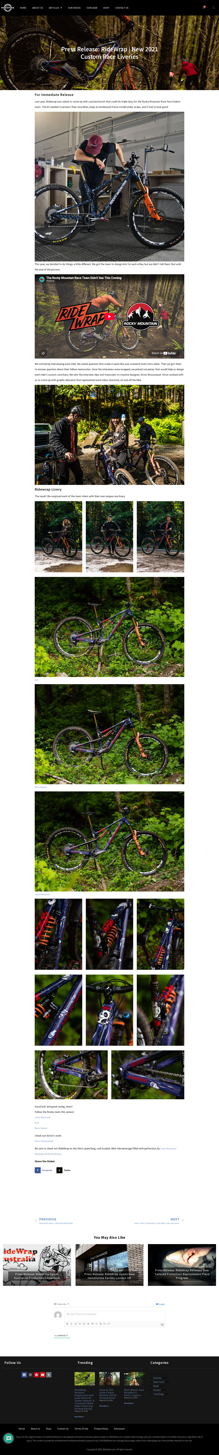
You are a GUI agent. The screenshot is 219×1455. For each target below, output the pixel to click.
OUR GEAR (92, 7)
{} (105, 1323)
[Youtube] (42, 1374)
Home (22, 1428)
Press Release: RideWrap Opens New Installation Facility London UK (109, 1276)
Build (156, 1385)
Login (162, 1304)
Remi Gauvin (41, 787)
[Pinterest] (36, 1374)
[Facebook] (24, 1374)
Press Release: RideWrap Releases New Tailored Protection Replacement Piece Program (182, 1274)
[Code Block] (96, 1324)
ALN (36, 679)
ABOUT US (37, 7)
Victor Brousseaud (44, 1141)
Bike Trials (158, 1381)
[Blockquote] (92, 1324)
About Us (35, 1428)
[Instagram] (30, 1374)
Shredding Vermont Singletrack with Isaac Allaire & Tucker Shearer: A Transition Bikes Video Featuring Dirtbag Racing (84, 1399)
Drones (157, 1389)
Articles (157, 1377)
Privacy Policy (101, 1428)
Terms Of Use (81, 1428)
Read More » (79, 1416)
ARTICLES (54, 7)
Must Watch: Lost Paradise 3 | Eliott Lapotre (134, 1392)
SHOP (106, 7)
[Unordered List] (88, 1324)
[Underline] (76, 1324)
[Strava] (48, 1374)
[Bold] (67, 1324)
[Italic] (71, 1324)
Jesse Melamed (42, 894)
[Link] (101, 1324)
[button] (213, 7)
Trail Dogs (158, 1394)
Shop (48, 1428)
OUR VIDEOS (74, 7)
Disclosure (119, 1428)
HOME (23, 7)
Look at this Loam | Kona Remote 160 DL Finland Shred (108, 1393)
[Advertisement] (109, 1196)
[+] (108, 1323)
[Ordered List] (84, 1324)
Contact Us (63, 1428)
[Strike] (80, 1324)
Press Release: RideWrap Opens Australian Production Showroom (37, 1276)
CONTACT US (121, 7)
